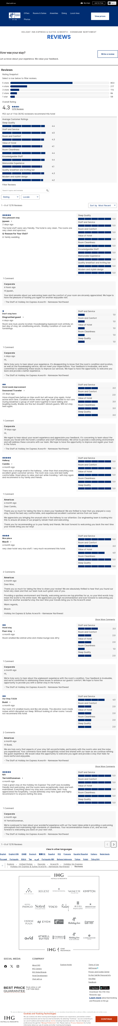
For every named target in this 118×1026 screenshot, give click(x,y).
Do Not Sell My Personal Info (99, 975)
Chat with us (37, 979)
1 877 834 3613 (32, 989)
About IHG (36, 965)
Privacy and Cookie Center (98, 972)
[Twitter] (11, 966)
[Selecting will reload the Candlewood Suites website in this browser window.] (89, 937)
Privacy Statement (77, 1023)
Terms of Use (93, 965)
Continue (106, 1019)
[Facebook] (6, 966)
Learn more (95, 998)
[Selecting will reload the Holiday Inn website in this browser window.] (74, 922)
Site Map (92, 979)
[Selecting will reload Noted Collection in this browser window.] (40, 906)
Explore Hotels (66, 965)
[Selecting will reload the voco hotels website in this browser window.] (53, 906)
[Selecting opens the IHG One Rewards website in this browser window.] (59, 949)
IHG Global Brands (39, 972)
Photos (27, 19)
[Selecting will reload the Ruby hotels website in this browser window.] (65, 906)
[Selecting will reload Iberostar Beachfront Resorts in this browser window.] (90, 906)
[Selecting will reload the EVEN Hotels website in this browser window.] (44, 922)
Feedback (92, 982)
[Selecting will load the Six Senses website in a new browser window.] (28, 891)
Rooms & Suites (39, 13)
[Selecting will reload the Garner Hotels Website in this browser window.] (89, 922)
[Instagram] (18, 966)
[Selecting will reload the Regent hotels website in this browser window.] (44, 891)
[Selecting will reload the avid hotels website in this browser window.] (28, 937)
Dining (64, 13)
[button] (112, 3)
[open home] (3, 865)
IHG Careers (37, 969)
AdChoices (92, 968)
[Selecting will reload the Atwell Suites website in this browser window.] (44, 937)
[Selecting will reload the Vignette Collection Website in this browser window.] (74, 891)
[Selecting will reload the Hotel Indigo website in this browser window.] (27, 906)
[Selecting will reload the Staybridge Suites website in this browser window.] (59, 937)
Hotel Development (39, 976)
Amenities (54, 13)
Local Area (75, 13)
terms (53, 1021)
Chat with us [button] (11, 3)
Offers (26, 13)
